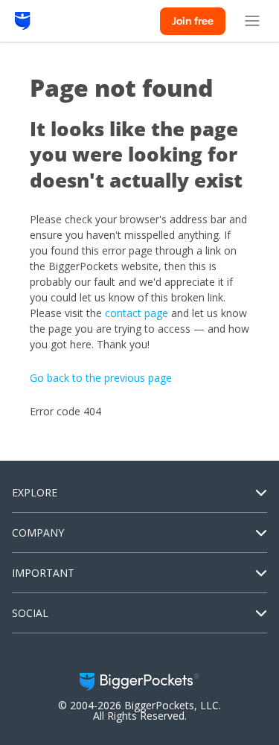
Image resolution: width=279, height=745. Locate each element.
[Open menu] (252, 21)
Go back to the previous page (101, 378)
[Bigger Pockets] (23, 21)
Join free (193, 21)
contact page (136, 313)
